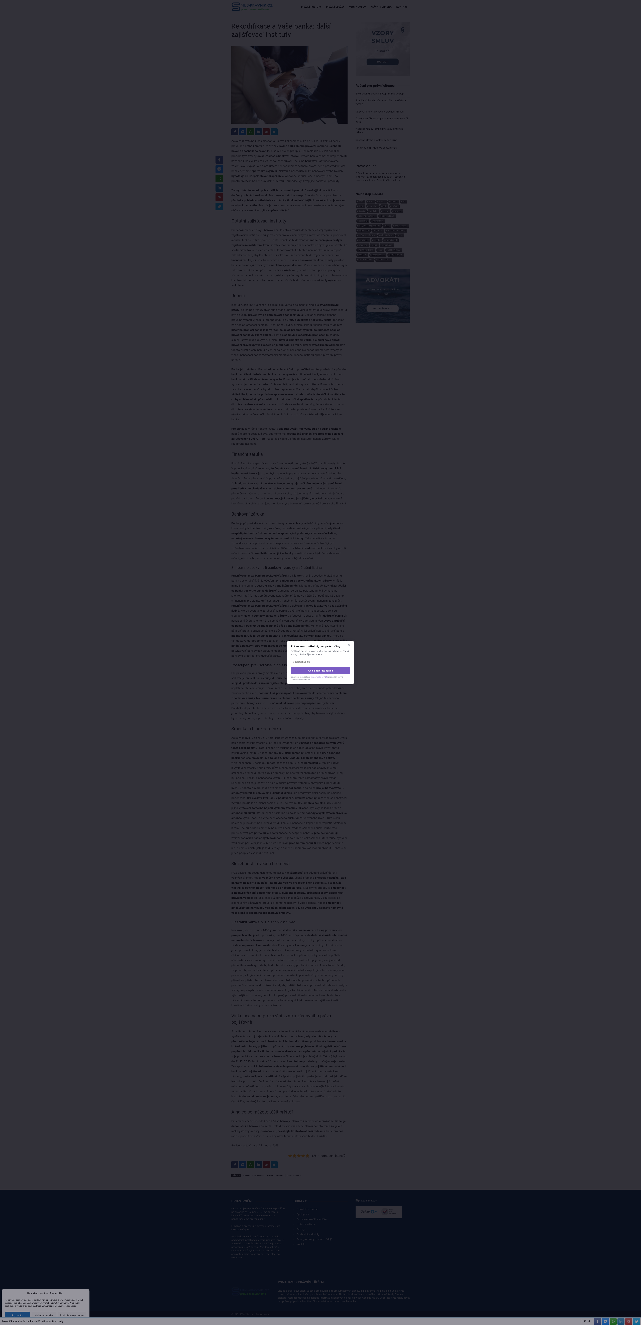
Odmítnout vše (44, 1315)
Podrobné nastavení (72, 1315)
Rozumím (17, 1315)
